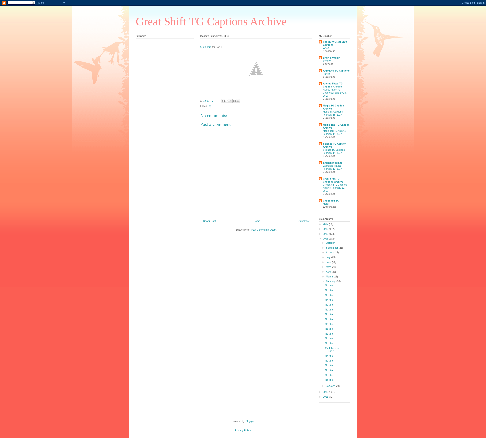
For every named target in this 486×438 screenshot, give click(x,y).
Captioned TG (331, 200)
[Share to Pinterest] (238, 101)
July (328, 257)
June (329, 262)
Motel (326, 203)
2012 (326, 392)
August (330, 252)
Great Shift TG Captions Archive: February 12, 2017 (335, 188)
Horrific (326, 73)
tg (210, 106)
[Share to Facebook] (234, 101)
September (332, 247)
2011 (326, 396)
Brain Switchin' (332, 57)
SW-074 (327, 61)
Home (257, 221)
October (330, 242)
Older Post (303, 221)
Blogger (249, 421)
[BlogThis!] (227, 101)
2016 (326, 229)
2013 (326, 238)
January (330, 385)
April (329, 271)
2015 (326, 233)
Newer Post (209, 221)
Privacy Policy (243, 430)
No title (329, 285)
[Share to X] (231, 101)
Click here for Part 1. (332, 350)
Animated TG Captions (336, 70)
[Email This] (223, 101)
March (330, 276)
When (326, 48)
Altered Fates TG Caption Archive (332, 85)
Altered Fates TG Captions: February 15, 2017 (334, 92)
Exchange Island (332, 162)
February (331, 281)
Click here (205, 47)
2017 (326, 224)
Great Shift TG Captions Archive (211, 21)
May (328, 266)
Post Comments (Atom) (264, 229)
